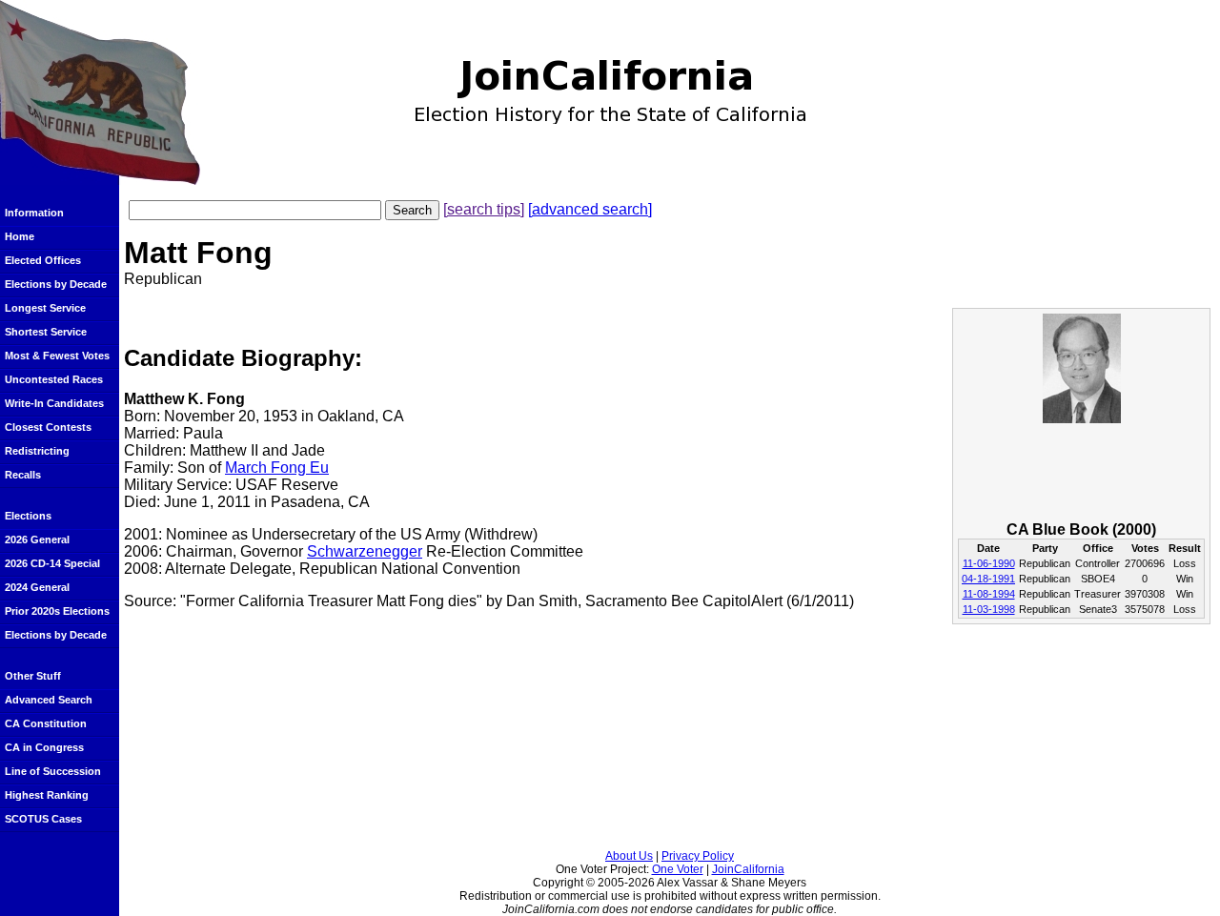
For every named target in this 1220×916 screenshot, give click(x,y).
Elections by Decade (56, 284)
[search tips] (483, 209)
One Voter (677, 869)
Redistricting (37, 451)
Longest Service (45, 308)
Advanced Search (48, 699)
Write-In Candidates (54, 403)
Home (19, 236)
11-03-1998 (989, 609)
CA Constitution (46, 723)
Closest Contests (48, 427)
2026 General (37, 539)
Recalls (23, 474)
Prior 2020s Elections (57, 611)
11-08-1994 (989, 594)
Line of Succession (53, 771)
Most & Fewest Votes (57, 355)
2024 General (37, 587)
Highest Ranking (47, 795)
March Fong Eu (277, 467)
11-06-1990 (989, 563)
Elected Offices (43, 260)
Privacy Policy (697, 856)
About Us (629, 856)
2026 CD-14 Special (52, 563)
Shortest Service (46, 331)
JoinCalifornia (748, 869)
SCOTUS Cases (43, 818)
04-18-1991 (988, 578)
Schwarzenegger (364, 551)
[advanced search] (590, 209)
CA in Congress (44, 747)
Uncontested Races (54, 379)
